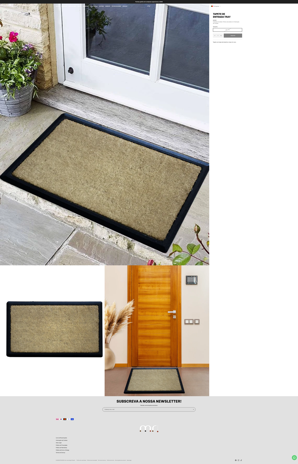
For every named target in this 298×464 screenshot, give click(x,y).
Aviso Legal (59, 442)
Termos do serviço (102, 460)
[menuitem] (58, 6)
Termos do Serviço (60, 452)
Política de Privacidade (61, 445)
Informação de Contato (61, 440)
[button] (215, 6)
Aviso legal (129, 460)
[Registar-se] (193, 409)
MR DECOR (61, 460)
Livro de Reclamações (61, 438)
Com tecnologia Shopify (70, 460)
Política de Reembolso (61, 447)
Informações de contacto (120, 460)
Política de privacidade (92, 460)
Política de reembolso (81, 460)
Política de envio (110, 460)
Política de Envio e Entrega (62, 450)
